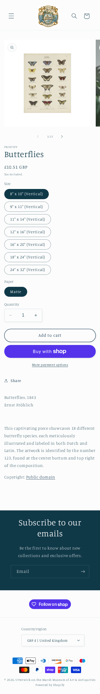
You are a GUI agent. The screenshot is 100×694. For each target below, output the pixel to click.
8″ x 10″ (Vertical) (26, 193)
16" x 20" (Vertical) (27, 244)
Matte (15, 291)
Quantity (11, 304)
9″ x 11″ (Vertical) (26, 206)
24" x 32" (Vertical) (27, 269)
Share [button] (16, 380)
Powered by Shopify (50, 685)
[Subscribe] (83, 571)
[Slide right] (62, 136)
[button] (11, 16)
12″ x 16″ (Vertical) (27, 231)
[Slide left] (38, 136)
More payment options (50, 365)
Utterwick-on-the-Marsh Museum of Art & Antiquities (55, 680)
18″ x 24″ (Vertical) (27, 257)
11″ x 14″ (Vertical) (27, 219)
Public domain (40, 477)
